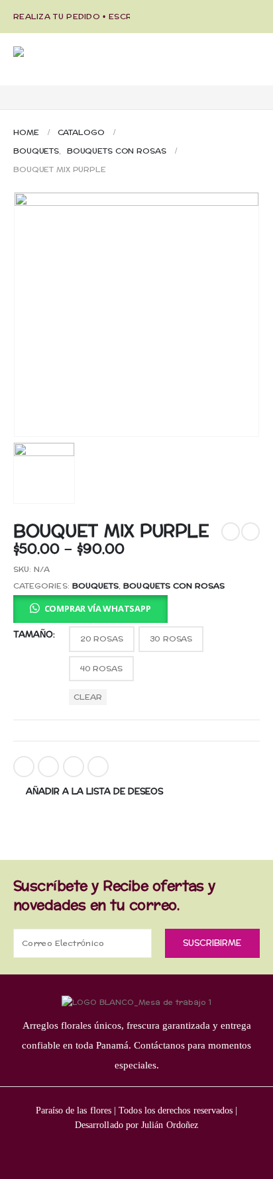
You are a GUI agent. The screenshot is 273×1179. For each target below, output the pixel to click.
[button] (90, 609)
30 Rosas (171, 639)
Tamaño (33, 635)
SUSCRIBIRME (212, 943)
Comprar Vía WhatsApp (97, 608)
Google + (98, 766)
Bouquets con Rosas (174, 586)
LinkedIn (73, 766)
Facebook (23, 766)
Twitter (48, 766)
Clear (88, 697)
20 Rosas (101, 639)
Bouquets (95, 586)
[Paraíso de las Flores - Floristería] (79, 65)
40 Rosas (101, 668)
